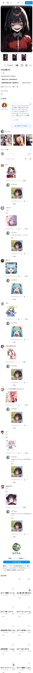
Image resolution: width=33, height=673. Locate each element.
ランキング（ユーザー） (7, 623)
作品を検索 (21, 603)
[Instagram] (9, 647)
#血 (13, 87)
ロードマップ (6, 640)
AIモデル (4, 610)
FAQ (24, 656)
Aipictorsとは (6, 637)
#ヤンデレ (8, 87)
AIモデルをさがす (23, 607)
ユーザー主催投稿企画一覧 (24, 628)
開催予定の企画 (22, 625)
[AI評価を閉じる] (30, 104)
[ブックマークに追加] (22, 65)
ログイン (28, 3)
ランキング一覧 (6, 627)
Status (18, 658)
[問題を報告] (19, 180)
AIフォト (4, 605)
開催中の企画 (22, 623)
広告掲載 (13, 658)
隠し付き (9, 159)
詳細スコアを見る (22, 126)
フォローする (16, 562)
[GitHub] (12, 647)
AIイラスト (5, 603)
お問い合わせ (6, 658)
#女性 (2, 87)
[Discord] (6, 647)
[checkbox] (6, 159)
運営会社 (24, 658)
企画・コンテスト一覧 (24, 620)
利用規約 (4, 651)
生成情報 (3, 99)
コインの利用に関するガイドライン (12, 656)
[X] (3, 647)
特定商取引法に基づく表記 (9, 654)
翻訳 (2, 94)
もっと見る (15, 120)
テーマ (4, 607)
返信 (24, 180)
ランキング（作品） (7, 620)
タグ (3, 612)
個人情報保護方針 (13, 651)
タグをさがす (22, 605)
